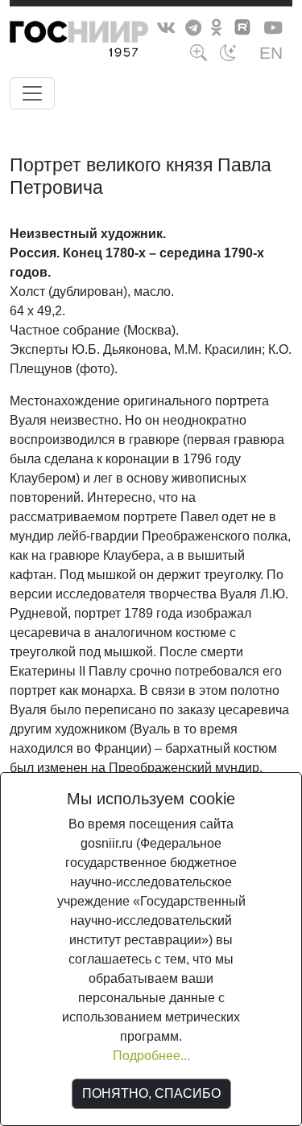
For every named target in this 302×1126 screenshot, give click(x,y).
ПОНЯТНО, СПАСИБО (151, 1093)
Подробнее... (151, 1055)
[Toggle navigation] (32, 93)
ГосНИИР (109, 42)
